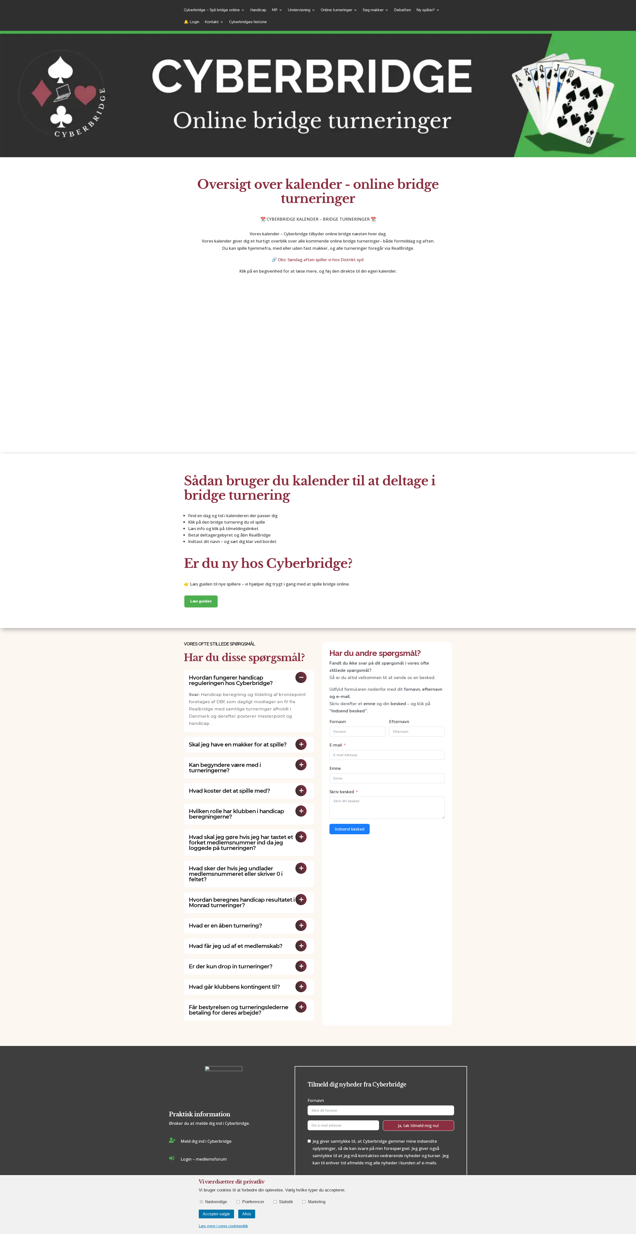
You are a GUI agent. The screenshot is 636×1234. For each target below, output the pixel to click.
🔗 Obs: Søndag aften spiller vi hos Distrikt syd (318, 259)
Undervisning (299, 10)
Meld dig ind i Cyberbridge (206, 1141)
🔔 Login (191, 22)
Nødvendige (216, 1201)
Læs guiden (201, 601)
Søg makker (373, 10)
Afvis (246, 1214)
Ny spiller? (425, 10)
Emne (335, 768)
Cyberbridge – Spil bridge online (212, 10)
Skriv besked (341, 791)
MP (275, 10)
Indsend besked (349, 829)
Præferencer (253, 1201)
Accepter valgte (216, 1214)
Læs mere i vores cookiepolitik (223, 1226)
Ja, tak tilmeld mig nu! (418, 1125)
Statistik (286, 1201)
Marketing (316, 1201)
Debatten (402, 10)
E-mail (335, 745)
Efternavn (399, 721)
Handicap (258, 10)
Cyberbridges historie (248, 22)
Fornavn (337, 721)
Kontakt (212, 22)
